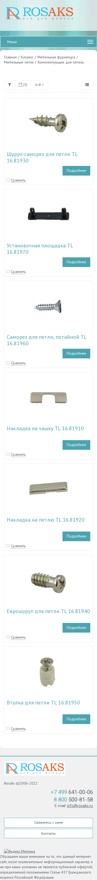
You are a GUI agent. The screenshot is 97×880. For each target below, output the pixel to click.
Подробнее (76, 170)
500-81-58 (73, 799)
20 (25, 84)
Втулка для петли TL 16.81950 (43, 702)
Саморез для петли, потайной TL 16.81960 (46, 340)
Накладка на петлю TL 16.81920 (46, 519)
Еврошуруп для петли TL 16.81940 (48, 611)
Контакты (48, 833)
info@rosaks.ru (80, 806)
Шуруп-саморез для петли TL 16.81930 (42, 157)
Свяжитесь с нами (48, 822)
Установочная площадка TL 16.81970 (40, 248)
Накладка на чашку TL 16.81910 (45, 428)
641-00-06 (72, 792)
